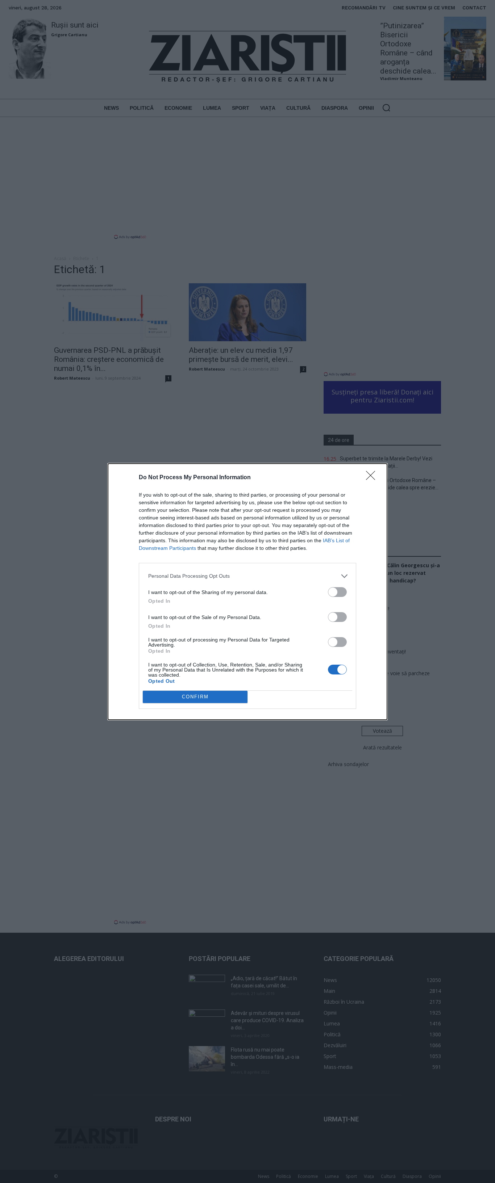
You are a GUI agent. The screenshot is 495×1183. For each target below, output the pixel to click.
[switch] (337, 592)
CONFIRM (195, 696)
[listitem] (247, 576)
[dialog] (247, 592)
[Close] (373, 478)
